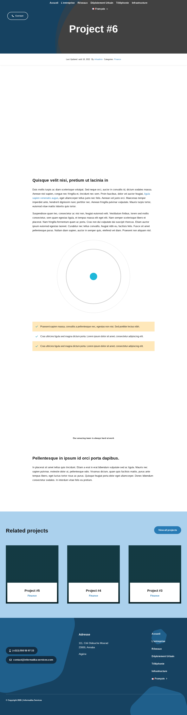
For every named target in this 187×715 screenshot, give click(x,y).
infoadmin (98, 59)
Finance (117, 59)
